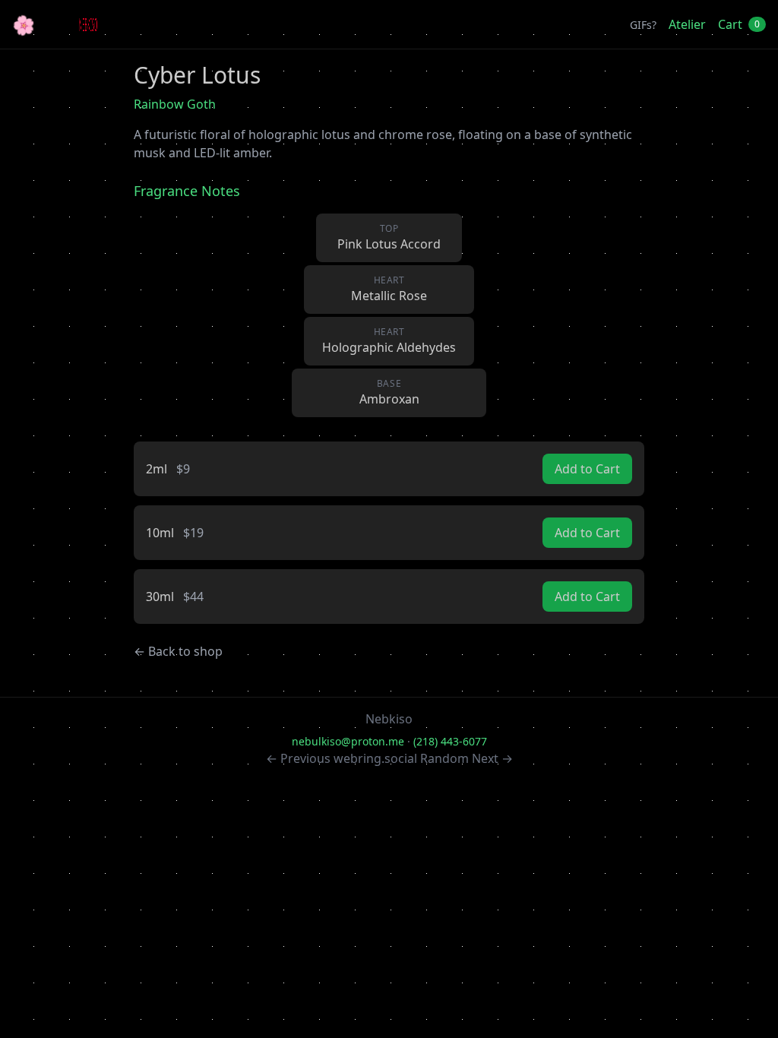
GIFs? (643, 24)
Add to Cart (587, 468)
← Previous (298, 758)
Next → (492, 758)
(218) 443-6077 (450, 741)
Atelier (687, 24)
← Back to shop (178, 651)
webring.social (375, 758)
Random (444, 758)
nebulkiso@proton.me (348, 741)
